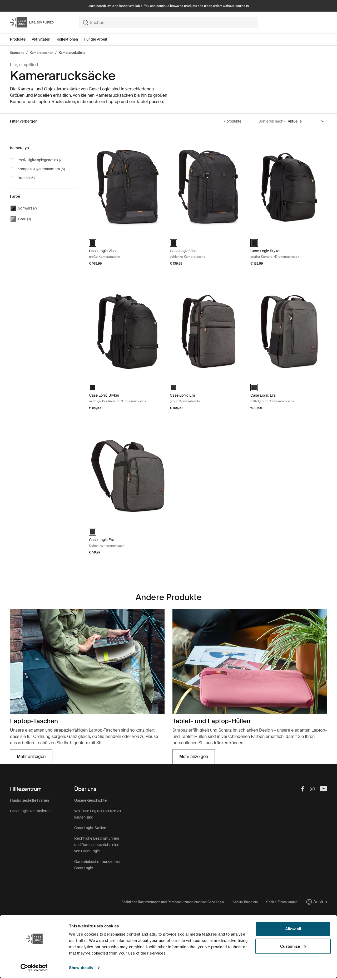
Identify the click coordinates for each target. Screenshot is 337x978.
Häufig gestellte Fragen (29, 800)
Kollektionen (67, 39)
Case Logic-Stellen (90, 827)
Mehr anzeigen (34, 758)
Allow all (293, 929)
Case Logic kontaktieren (30, 811)
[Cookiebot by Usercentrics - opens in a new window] (34, 968)
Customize (290, 946)
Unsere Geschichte (90, 800)
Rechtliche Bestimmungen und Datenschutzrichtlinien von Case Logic (96, 844)
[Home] (44, 22)
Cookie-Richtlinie (245, 902)
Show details (81, 967)
